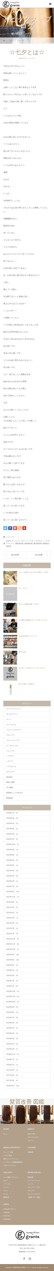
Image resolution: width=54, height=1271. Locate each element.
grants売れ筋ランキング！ (28, 636)
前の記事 (15, 555)
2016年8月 (12, 1086)
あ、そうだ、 (24, 588)
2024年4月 (12, 871)
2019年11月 (12, 996)
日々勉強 (9, 787)
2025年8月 (12, 829)
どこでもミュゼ (12, 746)
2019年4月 (12, 1033)
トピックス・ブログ (34, 1187)
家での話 (22, 652)
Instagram (6, 1212)
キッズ (5, 1194)
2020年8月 (12, 960)
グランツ (24, 541)
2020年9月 (12, 955)
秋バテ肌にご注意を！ (27, 684)
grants (8, 541)
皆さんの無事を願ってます (29, 604)
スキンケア (10, 735)
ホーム (5, 1134)
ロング (5, 1180)
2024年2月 (12, 881)
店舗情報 (30, 1152)
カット (8, 719)
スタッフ (30, 1140)
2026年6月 (12, 818)
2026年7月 (12, 813)
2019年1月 (12, 1049)
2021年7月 (12, 907)
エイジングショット (13, 709)
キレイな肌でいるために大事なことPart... (34, 572)
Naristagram (7, 1219)
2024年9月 (12, 850)
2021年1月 (12, 934)
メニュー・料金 (8, 1152)
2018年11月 (12, 1054)
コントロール (11, 725)
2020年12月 (12, 939)
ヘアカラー (10, 756)
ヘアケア (9, 761)
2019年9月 (12, 1007)
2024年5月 (12, 865)
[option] (13, 1114)
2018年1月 (12, 1065)
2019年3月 (12, 1039)
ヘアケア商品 (7, 1155)
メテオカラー (39, 541)
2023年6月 (12, 892)
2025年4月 (12, 834)
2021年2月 (12, 928)
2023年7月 (12, 886)
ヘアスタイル (11, 766)
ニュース (30, 1184)
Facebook (6, 1215)
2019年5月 (12, 1028)
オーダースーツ (12, 714)
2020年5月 (12, 965)
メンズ (5, 1190)
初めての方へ (32, 1134)
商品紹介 (9, 777)
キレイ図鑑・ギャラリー (11, 1177)
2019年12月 (12, 991)
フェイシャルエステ (13, 730)
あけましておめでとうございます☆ (32, 668)
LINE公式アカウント (9, 1209)
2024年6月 (12, 860)
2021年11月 (12, 897)
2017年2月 (12, 1080)
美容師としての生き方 (14, 793)
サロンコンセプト (33, 1137)
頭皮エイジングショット (11, 1159)
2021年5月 (12, 913)
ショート (6, 1187)
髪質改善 (9, 798)
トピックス (31, 58)
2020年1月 (12, 986)
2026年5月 (12, 823)
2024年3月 (12, 876)
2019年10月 (12, 1002)
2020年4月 (12, 970)
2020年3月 (12, 975)
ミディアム (6, 1184)
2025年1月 (12, 839)
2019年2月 (12, 1044)
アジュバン (16, 541)
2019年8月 (12, 1012)
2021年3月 (12, 923)
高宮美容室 (38, 543)
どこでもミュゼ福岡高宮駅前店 (13, 1162)
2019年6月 (12, 1023)
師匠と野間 (10, 782)
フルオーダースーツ (9, 1165)
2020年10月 (12, 949)
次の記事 (39, 555)
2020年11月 (12, 944)
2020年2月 (12, 981)
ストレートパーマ (13, 740)
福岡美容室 (28, 543)
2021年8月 (12, 902)
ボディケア (10, 772)
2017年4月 (12, 1070)
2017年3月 (12, 1075)
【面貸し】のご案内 (34, 1197)
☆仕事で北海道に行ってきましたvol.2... (33, 620)
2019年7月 (12, 1018)
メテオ (30, 541)
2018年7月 (12, 1059)
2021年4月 (12, 918)
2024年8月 (12, 855)
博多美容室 (19, 543)
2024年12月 (12, 844)
